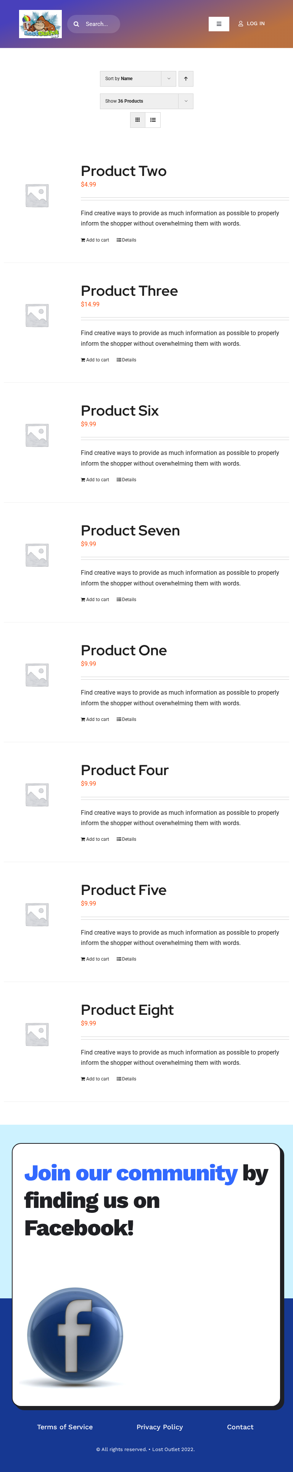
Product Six (120, 410)
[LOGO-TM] (40, 24)
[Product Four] (36, 794)
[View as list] (152, 120)
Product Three (129, 290)
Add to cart (97, 240)
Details (129, 240)
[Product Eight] (36, 1034)
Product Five (124, 890)
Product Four (125, 770)
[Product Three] (36, 315)
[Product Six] (36, 435)
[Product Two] (36, 195)
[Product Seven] (36, 554)
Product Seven (130, 530)
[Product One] (36, 674)
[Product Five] (36, 914)
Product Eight (127, 1009)
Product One (124, 650)
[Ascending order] (186, 79)
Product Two (124, 171)
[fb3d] (76, 1337)
